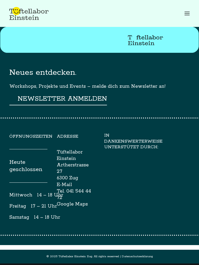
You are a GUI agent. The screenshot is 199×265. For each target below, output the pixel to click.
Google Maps (72, 204)
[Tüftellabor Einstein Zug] (28, 13)
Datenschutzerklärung (137, 256)
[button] (187, 13)
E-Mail (64, 185)
